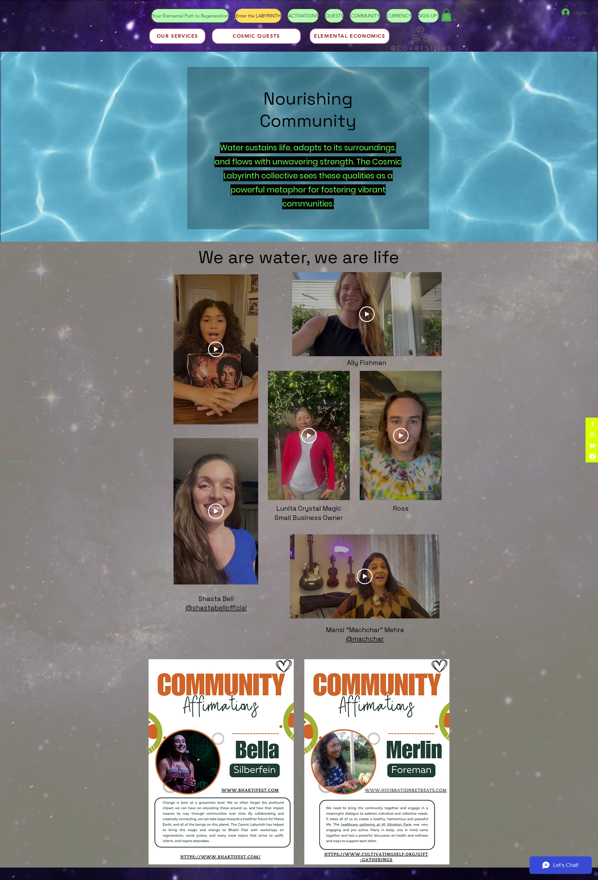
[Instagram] (592, 435)
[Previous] (16, 462)
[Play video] (216, 349)
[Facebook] (592, 424)
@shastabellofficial (216, 607)
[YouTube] (592, 445)
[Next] (582, 462)
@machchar (365, 639)
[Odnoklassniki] (592, 456)
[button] (446, 15)
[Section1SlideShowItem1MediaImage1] (299, 639)
